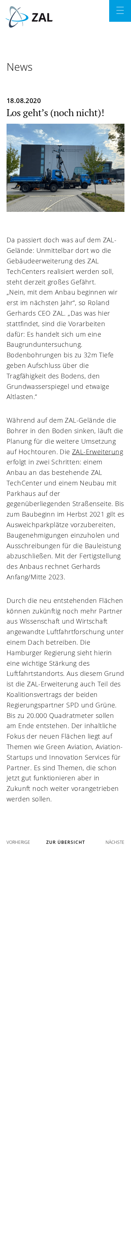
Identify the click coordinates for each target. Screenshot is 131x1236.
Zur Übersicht (65, 842)
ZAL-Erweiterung (97, 451)
